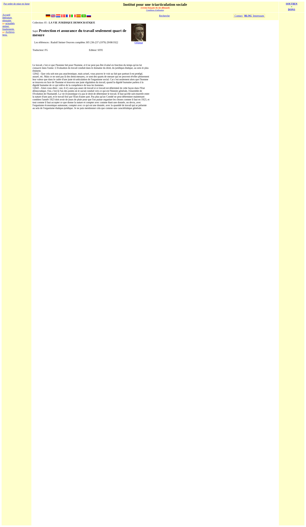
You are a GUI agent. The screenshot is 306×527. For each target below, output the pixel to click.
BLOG (248, 15)
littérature (7, 17)
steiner (6, 26)
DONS (291, 9)
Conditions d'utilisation (155, 10)
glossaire (7, 20)
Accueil (6, 14)
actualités (10, 23)
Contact (238, 15)
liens (5, 35)
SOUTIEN (291, 3)
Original (139, 42)
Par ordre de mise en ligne (17, 3)
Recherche (164, 15)
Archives (10, 32)
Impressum (258, 15)
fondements (8, 29)
